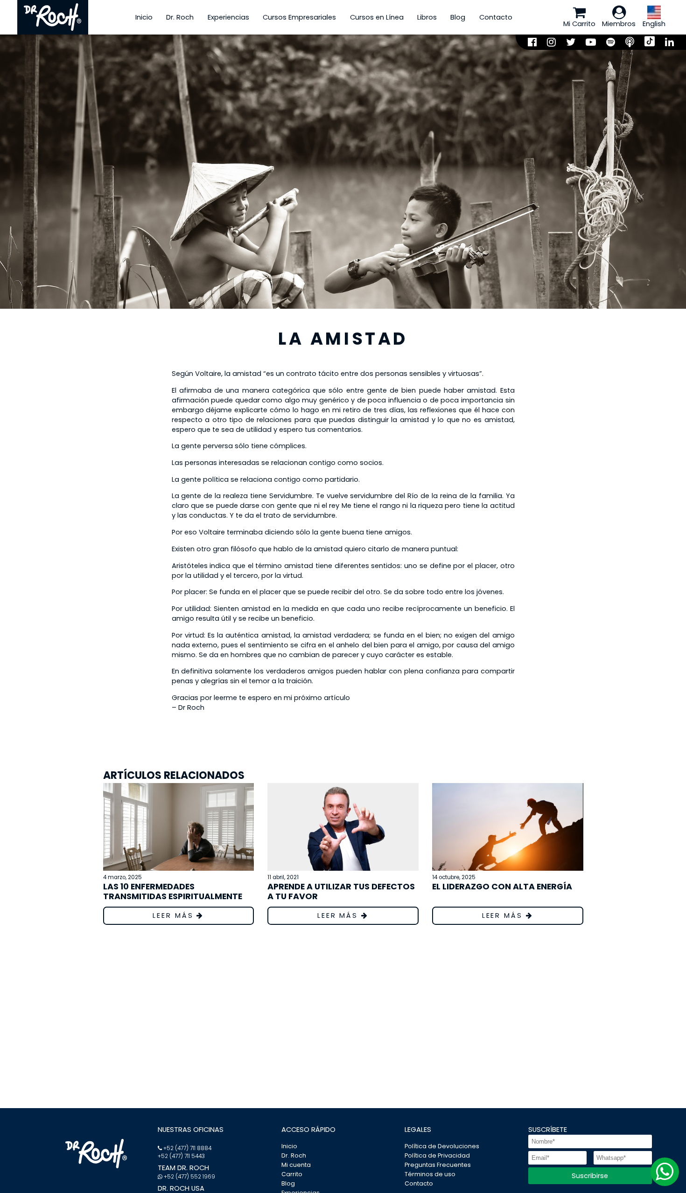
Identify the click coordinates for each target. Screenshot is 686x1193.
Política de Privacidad (437, 1155)
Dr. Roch (180, 17)
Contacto (495, 17)
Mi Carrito (579, 23)
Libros (427, 17)
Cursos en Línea (377, 17)
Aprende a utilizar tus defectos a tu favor (341, 891)
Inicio (144, 17)
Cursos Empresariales (299, 17)
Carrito (291, 1174)
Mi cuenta (296, 1165)
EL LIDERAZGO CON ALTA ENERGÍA (502, 886)
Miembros (619, 23)
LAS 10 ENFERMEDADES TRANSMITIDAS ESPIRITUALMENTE (172, 891)
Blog (457, 17)
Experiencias (228, 17)
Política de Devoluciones (442, 1146)
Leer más (174, 915)
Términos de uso (430, 1174)
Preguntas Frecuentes (438, 1165)
